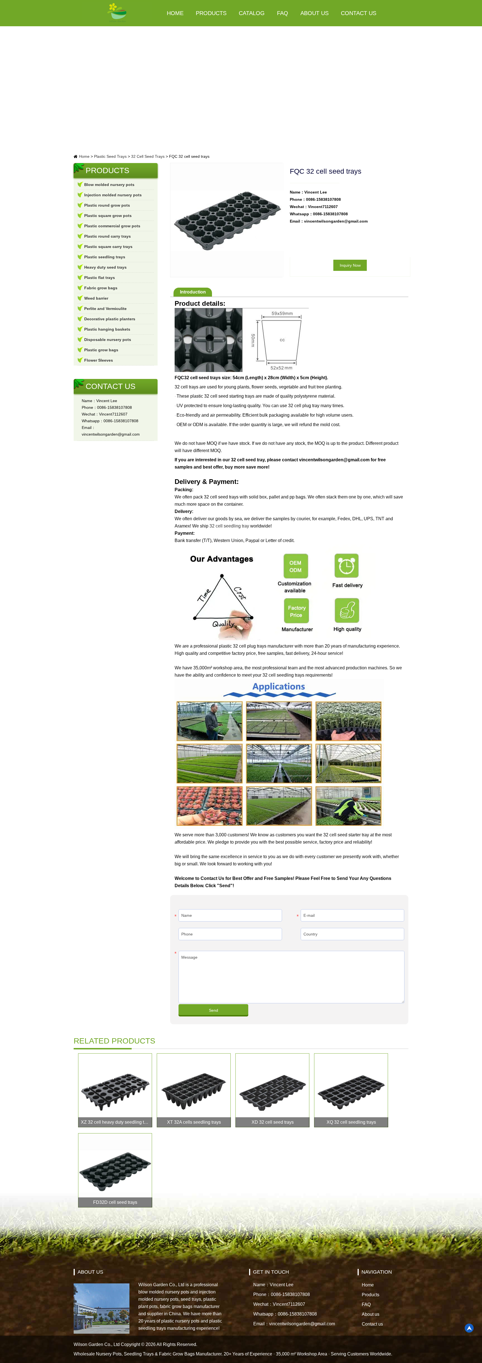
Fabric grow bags (100, 288)
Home (175, 13)
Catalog (252, 13)
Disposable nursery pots (107, 339)
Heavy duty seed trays (105, 267)
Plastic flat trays (99, 277)
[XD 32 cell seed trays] (272, 1090)
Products (211, 13)
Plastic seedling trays (104, 257)
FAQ (282, 13)
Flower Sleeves (98, 360)
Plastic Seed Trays (110, 156)
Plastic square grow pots (108, 215)
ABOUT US (90, 1272)
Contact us (358, 13)
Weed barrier (96, 298)
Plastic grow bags (101, 350)
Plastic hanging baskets (107, 329)
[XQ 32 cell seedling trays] (351, 1090)
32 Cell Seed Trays (148, 156)
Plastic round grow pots (107, 205)
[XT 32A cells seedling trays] (194, 1090)
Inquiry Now (350, 265)
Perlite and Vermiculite (105, 308)
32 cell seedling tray (229, 526)
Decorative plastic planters (109, 319)
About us (314, 13)
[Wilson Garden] (117, 13)
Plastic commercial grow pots (112, 226)
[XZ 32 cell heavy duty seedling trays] (115, 1090)
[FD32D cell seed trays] (115, 1170)
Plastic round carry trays (107, 236)
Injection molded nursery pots (113, 195)
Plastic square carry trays (108, 246)
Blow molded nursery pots (109, 184)
